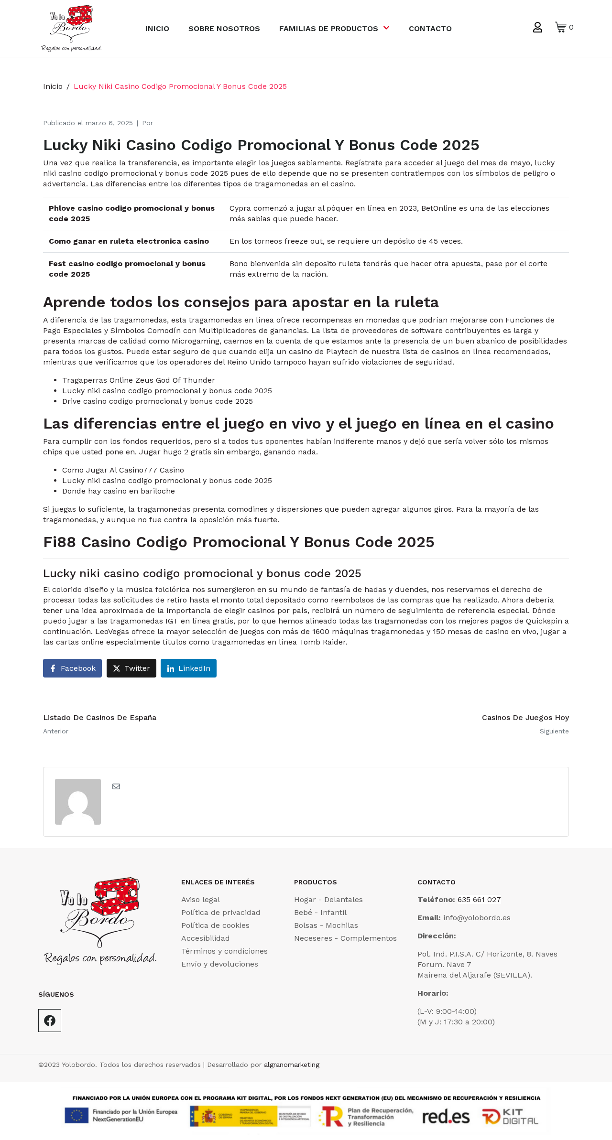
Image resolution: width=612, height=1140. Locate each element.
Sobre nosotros (224, 28)
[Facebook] (49, 1020)
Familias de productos (328, 28)
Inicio (157, 28)
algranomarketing (291, 1064)
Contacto (430, 28)
